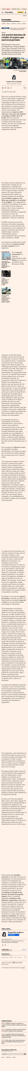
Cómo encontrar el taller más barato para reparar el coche (5, 281)
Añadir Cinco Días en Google (10, 91)
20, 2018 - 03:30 (16, 83)
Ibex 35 (3, 9)
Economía (6, 20)
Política (19, 23)
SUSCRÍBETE (20, 12)
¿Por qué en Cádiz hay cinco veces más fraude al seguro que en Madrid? (6, 264)
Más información (5, 964)
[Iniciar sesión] (25, 12)
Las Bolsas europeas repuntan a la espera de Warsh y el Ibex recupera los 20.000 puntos (14, 1025)
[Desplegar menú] (3, 12)
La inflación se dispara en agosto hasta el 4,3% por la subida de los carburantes (14, 1030)
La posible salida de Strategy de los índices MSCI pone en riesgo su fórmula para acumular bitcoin (14, 1036)
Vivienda (4, 23)
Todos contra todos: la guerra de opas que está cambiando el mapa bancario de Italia (13, 1042)
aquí (24, 967)
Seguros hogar (5, 957)
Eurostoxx (8, 1057)
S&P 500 (14, 9)
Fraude (3, 32)
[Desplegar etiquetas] (25, 957)
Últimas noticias (6, 1020)
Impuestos (13, 23)
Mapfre (11, 957)
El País (24, 15)
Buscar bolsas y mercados (9, 1049)
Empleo (8, 23)
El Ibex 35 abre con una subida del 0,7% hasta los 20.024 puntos (18, 29)
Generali (19, 957)
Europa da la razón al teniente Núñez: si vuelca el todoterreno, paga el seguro (6, 298)
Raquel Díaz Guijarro (14, 81)
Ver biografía (12, 934)
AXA (15, 957)
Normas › (24, 949)
